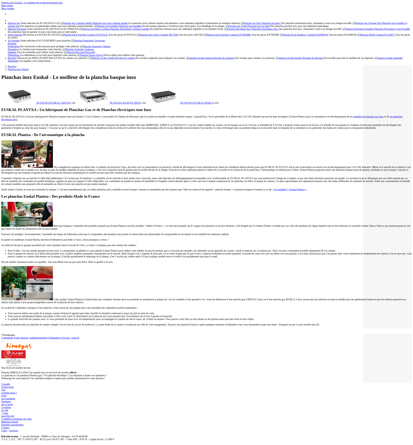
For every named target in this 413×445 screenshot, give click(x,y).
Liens (4, 430)
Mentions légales (9, 421)
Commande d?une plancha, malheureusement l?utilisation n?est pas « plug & (40, 337)
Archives (13, 430)
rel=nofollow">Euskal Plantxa (289, 189)
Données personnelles (12, 424)
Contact (5, 427)
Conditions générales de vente (16, 419)
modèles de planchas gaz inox (368, 116)
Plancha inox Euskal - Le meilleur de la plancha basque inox (32, 2)
